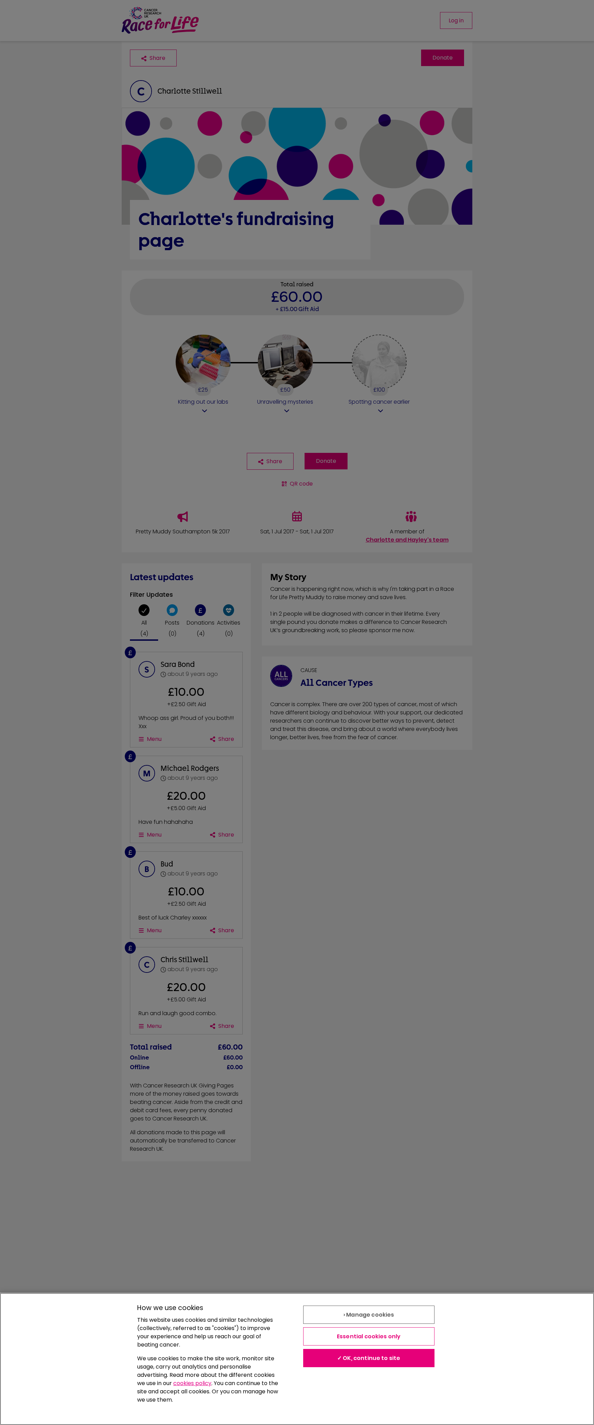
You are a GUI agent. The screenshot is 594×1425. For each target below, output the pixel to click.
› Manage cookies (368, 1315)
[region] (297, 1359)
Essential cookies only (369, 1336)
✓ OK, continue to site (368, 1358)
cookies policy (192, 1383)
